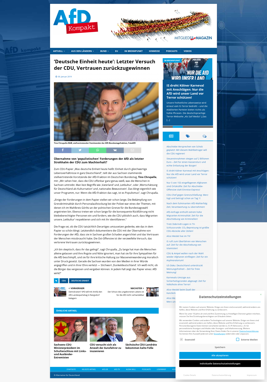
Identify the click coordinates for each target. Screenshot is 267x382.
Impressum (252, 375)
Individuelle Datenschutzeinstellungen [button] (220, 363)
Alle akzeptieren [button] (220, 355)
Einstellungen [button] (219, 333)
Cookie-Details (189, 375)
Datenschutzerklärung (249, 331)
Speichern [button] (220, 347)
